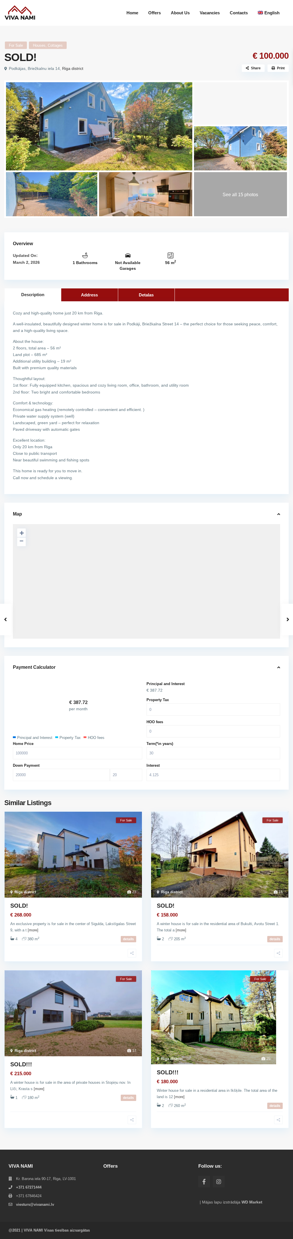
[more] (33, 930)
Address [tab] (89, 294)
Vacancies (210, 12)
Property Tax (157, 700)
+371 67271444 (28, 1187)
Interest (153, 765)
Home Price (23, 744)
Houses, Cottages (48, 45)
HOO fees (154, 722)
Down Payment (26, 765)
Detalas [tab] (146, 294)
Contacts (239, 12)
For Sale (16, 45)
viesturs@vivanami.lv (35, 1204)
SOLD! (19, 905)
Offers (154, 12)
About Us (180, 12)
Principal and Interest (165, 684)
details (128, 939)
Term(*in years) (159, 744)
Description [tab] (32, 294)
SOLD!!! (21, 1064)
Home (132, 12)
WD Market (251, 1202)
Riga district (72, 68)
